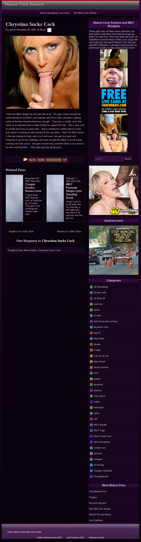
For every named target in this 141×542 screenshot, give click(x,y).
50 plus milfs (100, 292)
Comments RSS (77, 538)
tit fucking (99, 465)
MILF (63, 140)
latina (96, 413)
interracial (99, 407)
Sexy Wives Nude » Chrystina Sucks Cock (39, 250)
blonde (97, 344)
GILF (96, 373)
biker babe (99, 338)
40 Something (101, 286)
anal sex (98, 304)
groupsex (98, 384)
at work (97, 315)
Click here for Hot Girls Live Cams (25, 532)
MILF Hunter (22, 114)
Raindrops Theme (96, 538)
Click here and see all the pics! (46, 147)
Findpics (93, 497)
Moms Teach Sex (102, 436)
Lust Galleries (96, 520)
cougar (97, 350)
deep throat (99, 361)
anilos (97, 309)
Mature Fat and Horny (100, 514)
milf (95, 419)
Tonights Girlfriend (103, 470)
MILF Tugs (99, 430)
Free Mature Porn (97, 491)
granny (97, 378)
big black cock (101, 327)
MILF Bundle (100, 424)
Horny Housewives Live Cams (55, 12)
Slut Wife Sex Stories (100, 509)
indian (97, 401)
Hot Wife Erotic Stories (85, 12)
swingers (98, 459)
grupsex (98, 390)
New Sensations (102, 442)
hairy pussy (99, 396)
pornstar (98, 453)
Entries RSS (56, 538)
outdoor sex (100, 447)
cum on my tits (101, 355)
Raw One (35, 181)
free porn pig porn (97, 503)
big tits (97, 332)
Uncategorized (101, 476)
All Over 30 (99, 298)
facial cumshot (101, 367)
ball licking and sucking (105, 321)
